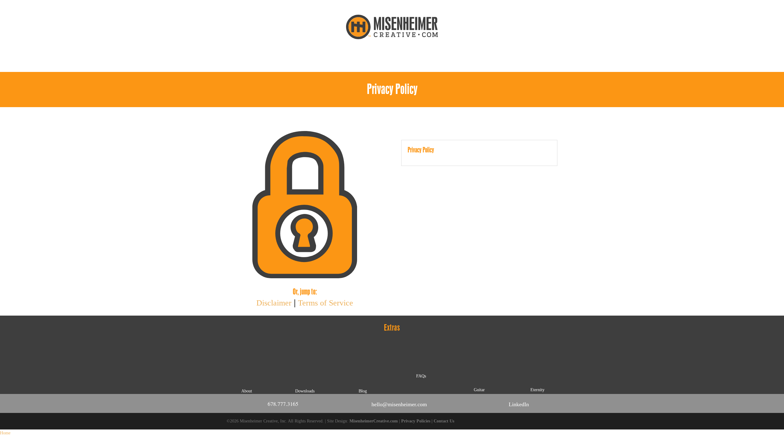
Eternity (537, 390)
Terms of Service (325, 302)
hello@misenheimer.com (399, 404)
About (246, 391)
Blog (363, 391)
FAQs (421, 376)
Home (5, 433)
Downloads (305, 391)
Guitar (479, 390)
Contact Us (444, 421)
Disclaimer (274, 302)
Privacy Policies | (417, 421)
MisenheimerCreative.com (373, 421)
